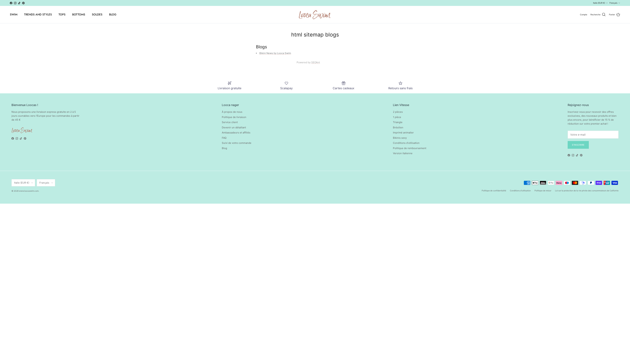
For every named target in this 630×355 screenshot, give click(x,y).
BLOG (112, 14)
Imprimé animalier (403, 132)
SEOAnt (315, 62)
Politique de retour (543, 190)
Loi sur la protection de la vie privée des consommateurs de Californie (587, 190)
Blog (224, 148)
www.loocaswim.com (29, 191)
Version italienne (402, 153)
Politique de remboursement (409, 148)
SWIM (13, 14)
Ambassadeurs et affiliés (236, 132)
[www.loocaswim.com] (315, 14)
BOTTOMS (78, 14)
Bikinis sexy (400, 137)
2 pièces (398, 111)
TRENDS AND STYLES (38, 14)
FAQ (224, 137)
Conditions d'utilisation (406, 142)
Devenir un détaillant (234, 127)
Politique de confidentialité (494, 190)
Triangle (397, 122)
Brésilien (398, 127)
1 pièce (397, 117)
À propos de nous (232, 111)
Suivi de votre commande (236, 142)
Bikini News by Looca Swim (275, 53)
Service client (230, 122)
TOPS (62, 14)
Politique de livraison (234, 117)
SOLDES (97, 14)
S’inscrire (578, 144)
